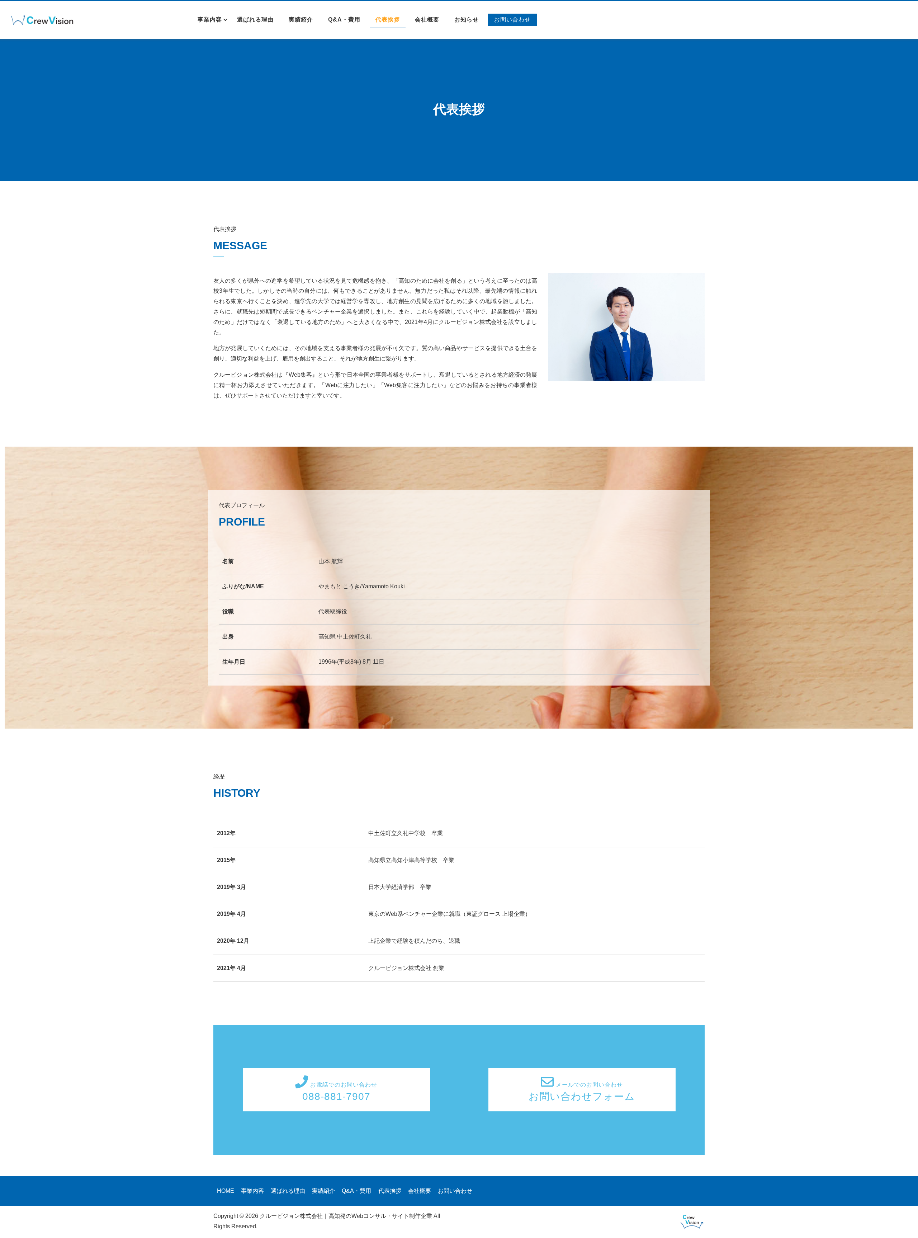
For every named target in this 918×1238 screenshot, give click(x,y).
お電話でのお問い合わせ (340, 1092)
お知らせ (466, 20)
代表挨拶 (387, 20)
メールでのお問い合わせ (582, 1092)
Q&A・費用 (344, 20)
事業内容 (210, 20)
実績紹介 (301, 20)
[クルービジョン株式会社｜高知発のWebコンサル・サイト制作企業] (44, 21)
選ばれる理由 (255, 20)
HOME (225, 1191)
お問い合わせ (512, 20)
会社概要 (427, 20)
